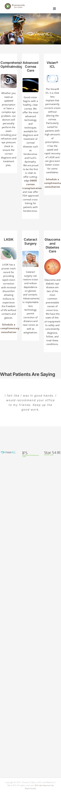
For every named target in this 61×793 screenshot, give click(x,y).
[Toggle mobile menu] (54, 8)
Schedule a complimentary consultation (9, 328)
